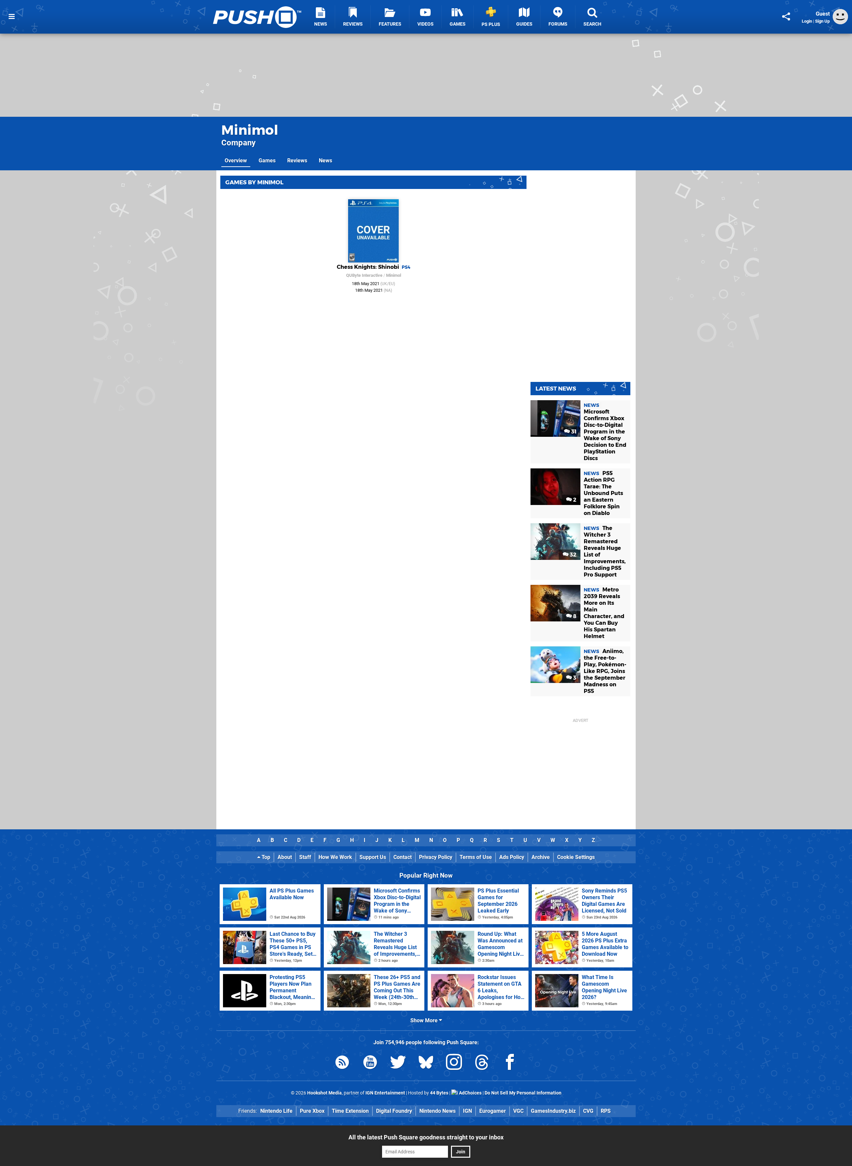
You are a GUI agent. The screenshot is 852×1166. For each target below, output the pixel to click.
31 (573, 431)
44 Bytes (439, 1093)
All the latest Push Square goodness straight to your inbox (426, 1137)
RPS (606, 1111)
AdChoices (470, 1093)
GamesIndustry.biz (553, 1111)
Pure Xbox (312, 1111)
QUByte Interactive (364, 275)
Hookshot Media (324, 1093)
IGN (467, 1111)
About (285, 857)
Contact (402, 857)
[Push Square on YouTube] (370, 1063)
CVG (588, 1111)
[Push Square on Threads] (482, 1063)
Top (265, 857)
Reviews (297, 160)
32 (572, 555)
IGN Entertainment (385, 1093)
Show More (424, 1020)
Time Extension (350, 1111)
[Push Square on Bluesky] (426, 1063)
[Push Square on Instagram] (454, 1063)
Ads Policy (511, 857)
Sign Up (822, 21)
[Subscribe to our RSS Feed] (342, 1063)
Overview (236, 160)
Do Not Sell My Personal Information (523, 1093)
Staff (305, 857)
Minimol (249, 130)
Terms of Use (476, 857)
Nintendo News (437, 1111)
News (325, 160)
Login (807, 21)
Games (267, 160)
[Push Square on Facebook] (510, 1063)
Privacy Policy (435, 857)
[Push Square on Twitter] (398, 1063)
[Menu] (11, 16)
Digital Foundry (394, 1111)
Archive (541, 857)
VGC (518, 1111)
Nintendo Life (276, 1111)
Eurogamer (492, 1111)
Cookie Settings (576, 857)
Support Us (372, 857)
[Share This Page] (786, 16)
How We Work (335, 857)
